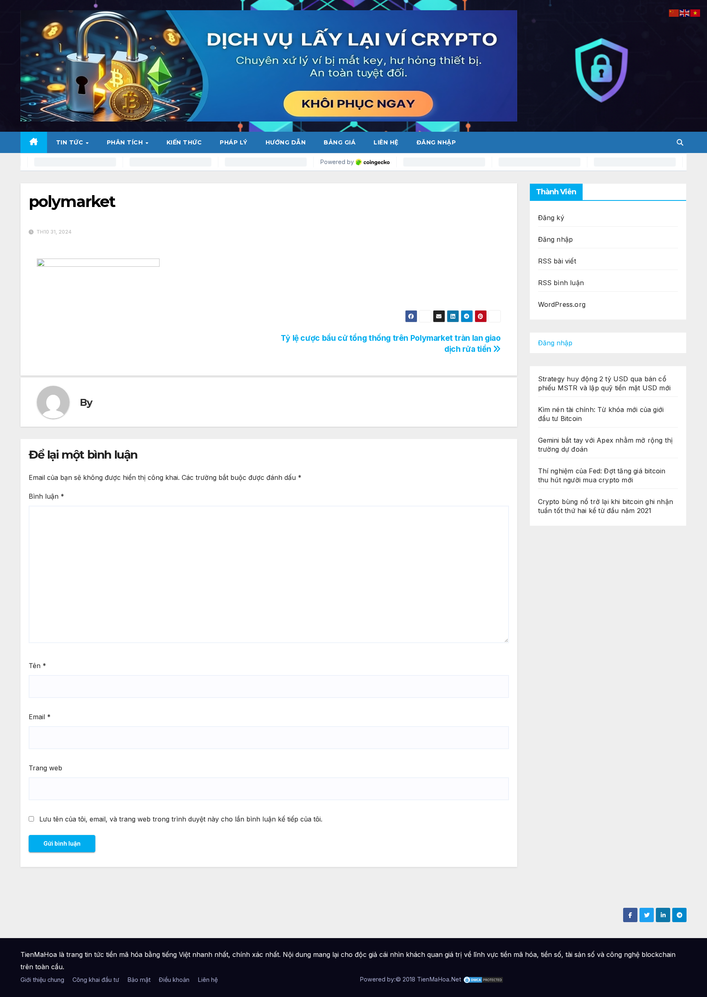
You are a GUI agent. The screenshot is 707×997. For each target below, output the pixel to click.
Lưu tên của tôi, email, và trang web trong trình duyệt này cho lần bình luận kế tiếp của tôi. (180, 819)
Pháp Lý (234, 142)
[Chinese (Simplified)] (674, 12)
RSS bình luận (561, 283)
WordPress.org (562, 304)
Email (40, 717)
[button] (680, 142)
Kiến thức (184, 142)
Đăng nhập (436, 142)
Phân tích (126, 142)
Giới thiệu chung (42, 979)
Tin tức (70, 142)
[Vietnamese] (695, 12)
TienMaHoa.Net (439, 979)
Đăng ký (551, 218)
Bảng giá (340, 142)
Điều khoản (174, 979)
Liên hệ (386, 142)
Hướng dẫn (286, 142)
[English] (685, 12)
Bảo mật (139, 979)
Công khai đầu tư (95, 979)
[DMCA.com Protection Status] (483, 979)
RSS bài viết (557, 261)
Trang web (45, 768)
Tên (37, 666)
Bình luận (46, 496)
